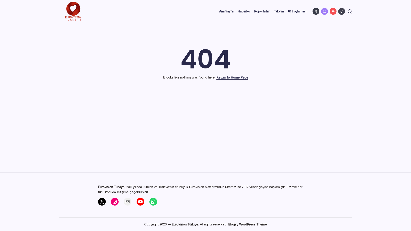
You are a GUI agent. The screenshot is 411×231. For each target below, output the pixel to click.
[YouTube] (140, 202)
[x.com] (316, 11)
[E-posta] (127, 202)
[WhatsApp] (153, 202)
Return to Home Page (232, 77)
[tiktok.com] (341, 11)
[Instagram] (115, 202)
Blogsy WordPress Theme (247, 224)
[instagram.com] (324, 11)
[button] (350, 11)
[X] (102, 202)
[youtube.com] (333, 11)
